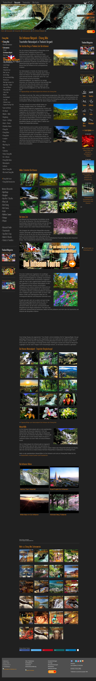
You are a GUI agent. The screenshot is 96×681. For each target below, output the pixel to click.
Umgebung (5, 117)
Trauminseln (6, 230)
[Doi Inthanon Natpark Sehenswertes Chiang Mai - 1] (66, 65)
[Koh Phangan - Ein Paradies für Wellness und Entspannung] (88, 172)
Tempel (4, 50)
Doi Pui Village (6, 75)
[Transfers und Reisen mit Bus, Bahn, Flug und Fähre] (91, 92)
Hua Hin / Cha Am (8, 198)
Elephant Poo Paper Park (8, 105)
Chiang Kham (6, 132)
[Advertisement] (88, 225)
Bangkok (5, 195)
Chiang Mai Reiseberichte (9, 182)
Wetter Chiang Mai (7, 169)
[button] (24, 650)
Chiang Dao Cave (6, 70)
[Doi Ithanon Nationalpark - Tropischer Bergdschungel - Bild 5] (48, 378)
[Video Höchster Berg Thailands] (64, 512)
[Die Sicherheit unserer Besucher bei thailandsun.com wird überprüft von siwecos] (29, 670)
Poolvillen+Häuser (7, 126)
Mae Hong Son (6, 144)
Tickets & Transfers (8, 240)
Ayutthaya (5, 192)
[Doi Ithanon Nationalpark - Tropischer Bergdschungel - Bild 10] (29, 405)
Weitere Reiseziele (7, 189)
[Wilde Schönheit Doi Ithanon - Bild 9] (68, 213)
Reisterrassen (6, 80)
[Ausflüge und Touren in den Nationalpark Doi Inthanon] (49, 268)
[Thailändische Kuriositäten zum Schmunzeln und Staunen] (88, 195)
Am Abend (5, 111)
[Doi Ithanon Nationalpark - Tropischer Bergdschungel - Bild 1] (29, 364)
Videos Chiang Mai (7, 154)
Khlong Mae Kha (6, 90)
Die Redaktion (28, 662)
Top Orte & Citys (7, 233)
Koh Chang (6, 205)
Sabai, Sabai (5, 92)
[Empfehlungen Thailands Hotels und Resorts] (84, 92)
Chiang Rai (5, 129)
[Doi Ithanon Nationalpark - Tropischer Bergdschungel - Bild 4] (29, 378)
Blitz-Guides (36, 2)
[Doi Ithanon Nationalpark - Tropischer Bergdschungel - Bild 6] (68, 378)
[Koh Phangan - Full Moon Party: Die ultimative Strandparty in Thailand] (88, 146)
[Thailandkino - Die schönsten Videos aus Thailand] (91, 119)
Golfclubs (5, 166)
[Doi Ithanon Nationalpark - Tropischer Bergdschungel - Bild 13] (29, 419)
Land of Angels (6, 65)
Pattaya (5, 217)
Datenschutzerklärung (30, 666)
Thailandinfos (26, 2)
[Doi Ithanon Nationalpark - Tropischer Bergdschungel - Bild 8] (48, 392)
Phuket (5, 221)
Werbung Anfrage (52, 668)
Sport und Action (7, 108)
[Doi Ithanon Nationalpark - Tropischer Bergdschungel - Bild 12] (68, 405)
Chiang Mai (17, 31)
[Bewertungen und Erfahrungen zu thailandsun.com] (88, 250)
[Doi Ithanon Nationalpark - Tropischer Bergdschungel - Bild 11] (48, 405)
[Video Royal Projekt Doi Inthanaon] (64, 487)
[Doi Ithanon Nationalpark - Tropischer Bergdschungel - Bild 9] (68, 392)
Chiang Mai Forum (7, 179)
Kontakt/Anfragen (52, 661)
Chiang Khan (6, 135)
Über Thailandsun (29, 661)
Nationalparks (6, 163)
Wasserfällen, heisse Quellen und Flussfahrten (34, 455)
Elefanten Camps (6, 102)
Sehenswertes (26, 31)
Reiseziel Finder (7, 227)
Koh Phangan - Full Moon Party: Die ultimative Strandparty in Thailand (88, 152)
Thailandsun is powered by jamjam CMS (79, 671)
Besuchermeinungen (53, 664)
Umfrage (50, 662)
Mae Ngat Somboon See (8, 82)
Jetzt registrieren (83, 16)
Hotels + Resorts (7, 123)
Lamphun (5, 138)
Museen (5, 95)
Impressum (28, 664)
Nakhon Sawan (7, 214)
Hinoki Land (5, 67)
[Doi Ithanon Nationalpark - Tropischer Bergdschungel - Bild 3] (68, 364)
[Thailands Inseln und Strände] (91, 110)
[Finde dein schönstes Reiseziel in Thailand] (91, 101)
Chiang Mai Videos (7, 160)
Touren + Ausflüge (7, 120)
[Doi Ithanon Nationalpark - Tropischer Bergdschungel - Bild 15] (68, 419)
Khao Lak (5, 201)
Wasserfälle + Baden (7, 85)
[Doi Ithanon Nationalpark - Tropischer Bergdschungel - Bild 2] (48, 364)
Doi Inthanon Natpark (38, 31)
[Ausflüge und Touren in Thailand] (84, 101)
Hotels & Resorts (7, 237)
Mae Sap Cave (6, 72)
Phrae (4, 141)
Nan (4, 148)
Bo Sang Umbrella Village (8, 77)
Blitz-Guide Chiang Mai (8, 172)
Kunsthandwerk (6, 97)
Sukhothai (5, 151)
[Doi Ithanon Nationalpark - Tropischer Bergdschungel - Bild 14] (48, 419)
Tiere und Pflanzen (7, 87)
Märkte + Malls (6, 114)
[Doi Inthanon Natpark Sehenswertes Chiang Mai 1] (66, 119)
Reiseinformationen (7, 44)
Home (3, 31)
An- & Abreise (6, 157)
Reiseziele (17, 2)
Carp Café (5, 100)
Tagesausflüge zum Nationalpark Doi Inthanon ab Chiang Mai (38, 91)
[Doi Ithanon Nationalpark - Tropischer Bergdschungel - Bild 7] (29, 392)
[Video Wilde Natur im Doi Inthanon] (34, 512)
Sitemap (73, 663)
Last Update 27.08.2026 (77, 665)
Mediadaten (51, 666)
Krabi (4, 211)
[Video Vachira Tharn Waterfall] (34, 487)
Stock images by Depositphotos (26, 540)
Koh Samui (6, 208)
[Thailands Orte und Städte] (84, 110)
